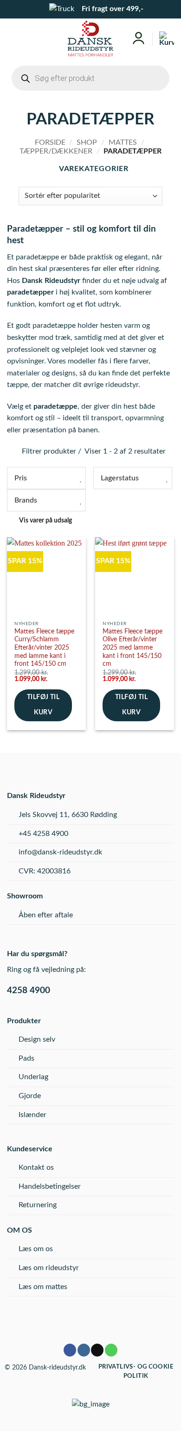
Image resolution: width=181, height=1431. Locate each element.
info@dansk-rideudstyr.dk (60, 852)
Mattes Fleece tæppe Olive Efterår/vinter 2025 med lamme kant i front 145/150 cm (132, 648)
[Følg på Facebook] (70, 1350)
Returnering (38, 1205)
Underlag (33, 1077)
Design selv (37, 1039)
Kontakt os (36, 1167)
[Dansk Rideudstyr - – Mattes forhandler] (91, 38)
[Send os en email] (97, 1350)
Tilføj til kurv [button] (43, 705)
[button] (14, 38)
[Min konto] (138, 38)
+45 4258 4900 (43, 833)
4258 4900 (28, 990)
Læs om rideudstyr (49, 1267)
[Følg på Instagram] (84, 1350)
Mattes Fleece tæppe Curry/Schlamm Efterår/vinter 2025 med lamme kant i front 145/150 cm (44, 648)
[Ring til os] (111, 1350)
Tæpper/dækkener (55, 151)
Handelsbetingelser (50, 1186)
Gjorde (30, 1095)
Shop (87, 142)
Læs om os (36, 1249)
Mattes (123, 142)
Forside (50, 142)
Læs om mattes (43, 1286)
